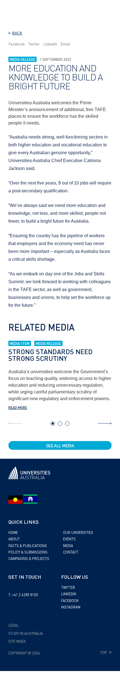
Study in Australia (25, 633)
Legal (13, 625)
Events (69, 538)
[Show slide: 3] (67, 423)
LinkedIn (50, 43)
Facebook (16, 43)
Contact (70, 552)
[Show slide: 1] (53, 423)
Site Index (17, 641)
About (14, 538)
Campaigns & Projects (28, 558)
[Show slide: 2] (60, 423)
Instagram (70, 607)
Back (17, 33)
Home (13, 532)
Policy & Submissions (27, 552)
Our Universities (78, 532)
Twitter (34, 43)
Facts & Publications (27, 545)
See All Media (60, 445)
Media (68, 545)
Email (65, 43)
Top (104, 652)
